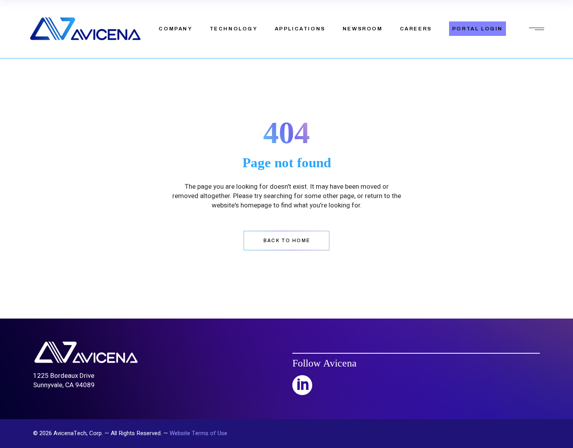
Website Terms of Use (198, 433)
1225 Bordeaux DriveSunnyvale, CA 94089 (64, 380)
